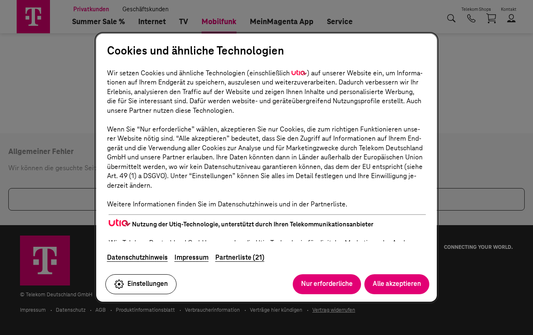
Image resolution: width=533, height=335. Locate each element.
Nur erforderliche (327, 283)
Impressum (191, 257)
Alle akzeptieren (397, 283)
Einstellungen (147, 283)
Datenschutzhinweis (137, 257)
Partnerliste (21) (239, 257)
